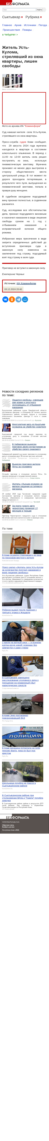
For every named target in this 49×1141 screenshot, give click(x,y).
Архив (17, 25)
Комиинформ (32, 126)
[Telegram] (18, 299)
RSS (17, 830)
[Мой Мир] (25, 299)
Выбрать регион (8, 827)
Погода (43, 25)
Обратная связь (8, 825)
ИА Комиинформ (26, 283)
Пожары (27, 30)
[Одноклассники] (12, 299)
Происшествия (11, 30)
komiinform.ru (11, 89)
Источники (30, 25)
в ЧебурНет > (10, 34)
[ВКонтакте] (5, 299)
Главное (7, 25)
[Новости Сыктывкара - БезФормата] (15, 3)
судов (23, 142)
